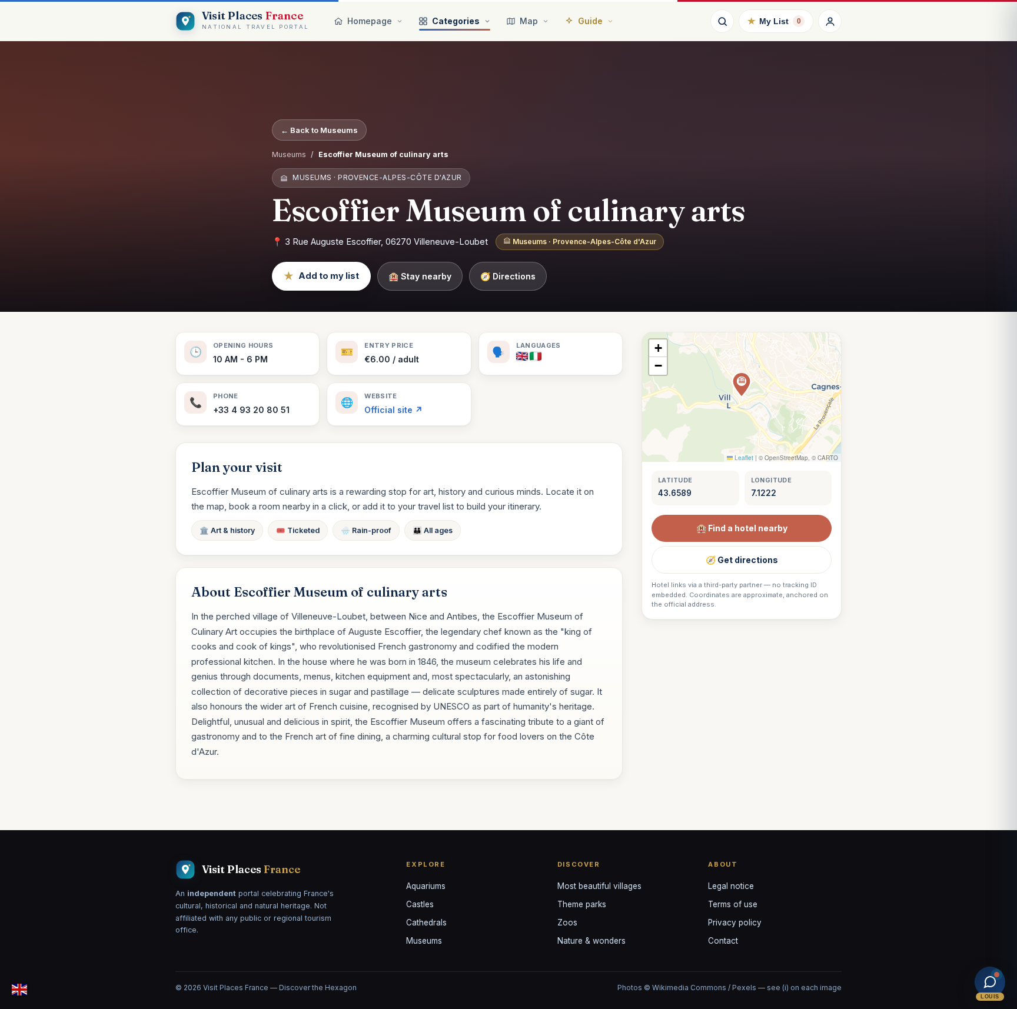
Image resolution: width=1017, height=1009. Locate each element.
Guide (590, 21)
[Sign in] (830, 21)
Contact (723, 940)
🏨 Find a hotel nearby (741, 528)
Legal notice (731, 886)
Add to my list (321, 276)
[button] (742, 384)
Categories (456, 21)
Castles (420, 904)
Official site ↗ (393, 410)
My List (774, 21)
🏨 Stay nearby (419, 276)
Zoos (567, 922)
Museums (289, 154)
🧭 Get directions (742, 560)
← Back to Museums (319, 130)
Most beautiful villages (599, 886)
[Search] (722, 21)
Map (529, 21)
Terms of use (732, 904)
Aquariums (426, 886)
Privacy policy (735, 922)
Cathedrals (426, 922)
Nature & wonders (591, 940)
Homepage (369, 21)
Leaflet (743, 458)
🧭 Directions (508, 276)
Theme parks (581, 904)
